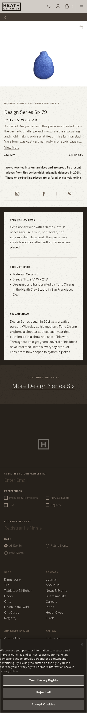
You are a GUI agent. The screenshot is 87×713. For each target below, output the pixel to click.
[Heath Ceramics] (43, 444)
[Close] (82, 644)
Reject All (43, 692)
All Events (15, 546)
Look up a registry (17, 522)
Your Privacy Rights (43, 680)
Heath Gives (55, 613)
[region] (43, 676)
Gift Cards (11, 613)
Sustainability (56, 596)
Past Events (16, 553)
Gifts (7, 602)
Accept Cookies (44, 704)
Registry (56, 505)
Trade (50, 618)
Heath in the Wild (16, 607)
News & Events (60, 498)
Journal (51, 579)
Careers (52, 602)
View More (11, 147)
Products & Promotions (23, 498)
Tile (11, 505)
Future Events (59, 546)
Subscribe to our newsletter (25, 474)
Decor (8, 596)
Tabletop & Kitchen (18, 591)
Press (50, 607)
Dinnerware (12, 579)
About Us (53, 585)
